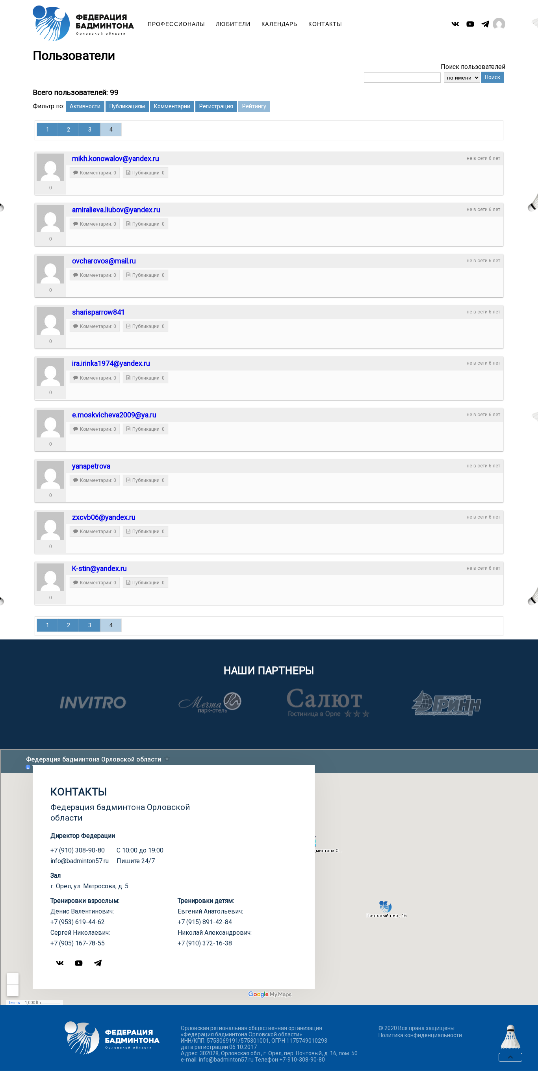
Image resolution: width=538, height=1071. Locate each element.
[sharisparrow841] (50, 321)
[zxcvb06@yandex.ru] (50, 526)
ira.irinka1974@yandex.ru (111, 363)
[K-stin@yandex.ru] (50, 577)
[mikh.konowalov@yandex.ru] (50, 167)
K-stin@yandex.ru (99, 568)
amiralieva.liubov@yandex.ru (116, 210)
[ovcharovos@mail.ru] (50, 270)
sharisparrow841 (98, 312)
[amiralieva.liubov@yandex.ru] (50, 218)
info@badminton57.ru (79, 861)
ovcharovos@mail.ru (104, 261)
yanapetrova (91, 466)
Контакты (325, 24)
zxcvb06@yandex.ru (103, 517)
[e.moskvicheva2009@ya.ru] (50, 423)
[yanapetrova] (50, 475)
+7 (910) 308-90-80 (77, 850)
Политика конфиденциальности (420, 1035)
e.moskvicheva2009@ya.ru (114, 415)
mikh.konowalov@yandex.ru (115, 158)
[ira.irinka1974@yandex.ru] (50, 372)
